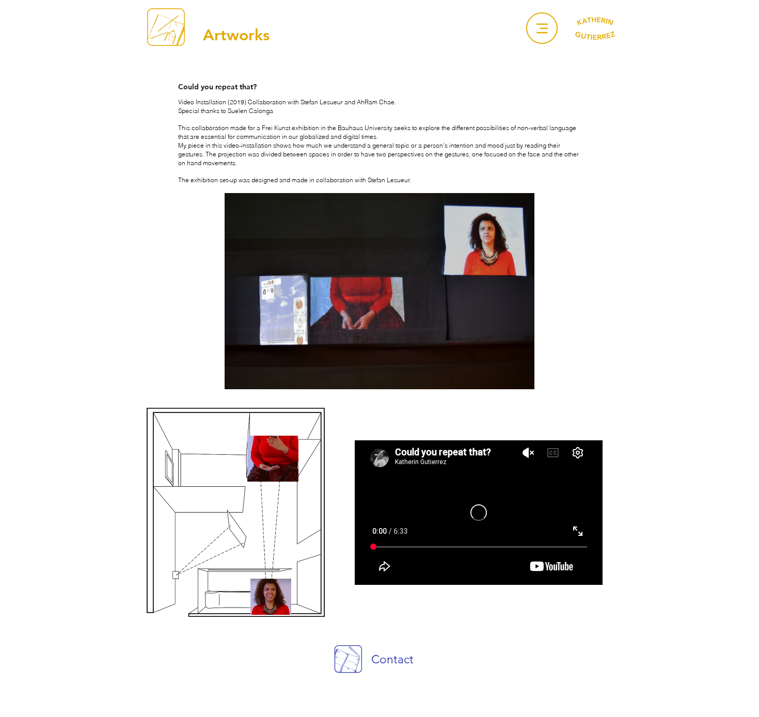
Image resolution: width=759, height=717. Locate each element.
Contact (392, 659)
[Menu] (542, 28)
